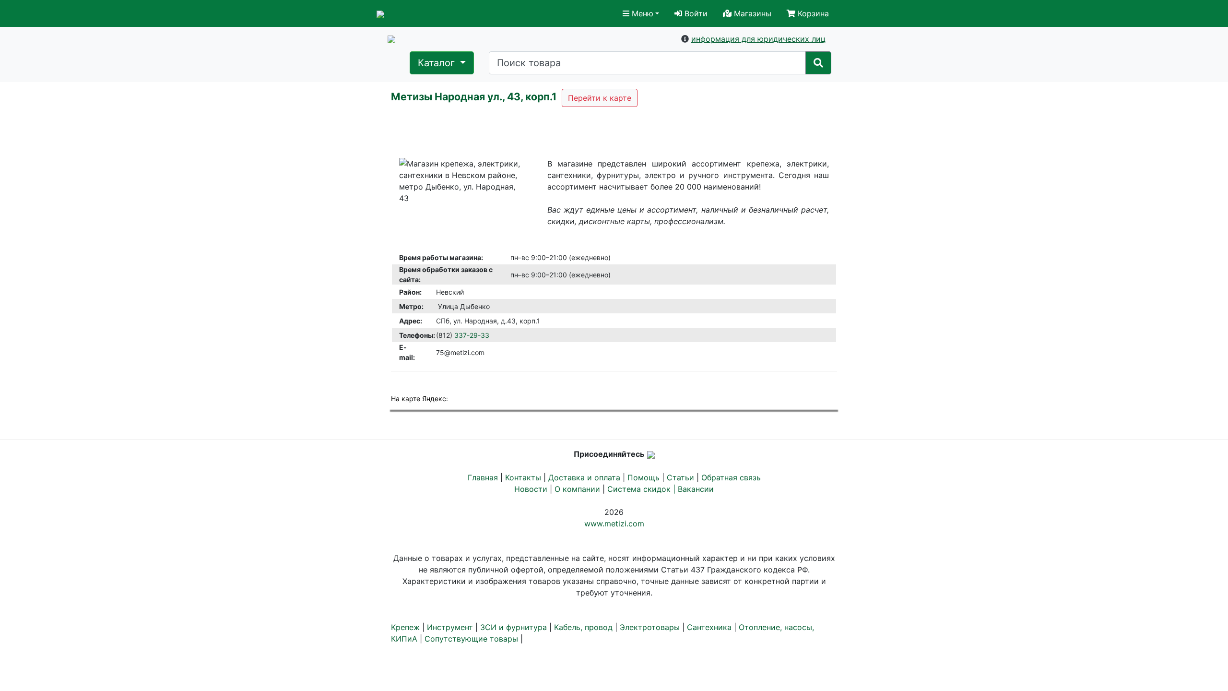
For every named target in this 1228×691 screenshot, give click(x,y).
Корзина (812, 13)
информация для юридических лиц (758, 39)
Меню (641, 13)
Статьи (680, 477)
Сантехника (709, 627)
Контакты (523, 477)
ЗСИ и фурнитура (513, 627)
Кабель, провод (583, 627)
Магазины (751, 13)
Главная (483, 477)
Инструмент (450, 627)
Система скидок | (642, 489)
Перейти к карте (599, 98)
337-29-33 (471, 335)
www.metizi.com (614, 523)
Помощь (643, 477)
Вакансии (696, 489)
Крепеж (405, 627)
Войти (695, 13)
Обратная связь (731, 477)
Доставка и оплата (584, 477)
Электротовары (650, 627)
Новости (530, 489)
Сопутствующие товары (471, 638)
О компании (577, 489)
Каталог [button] (438, 63)
